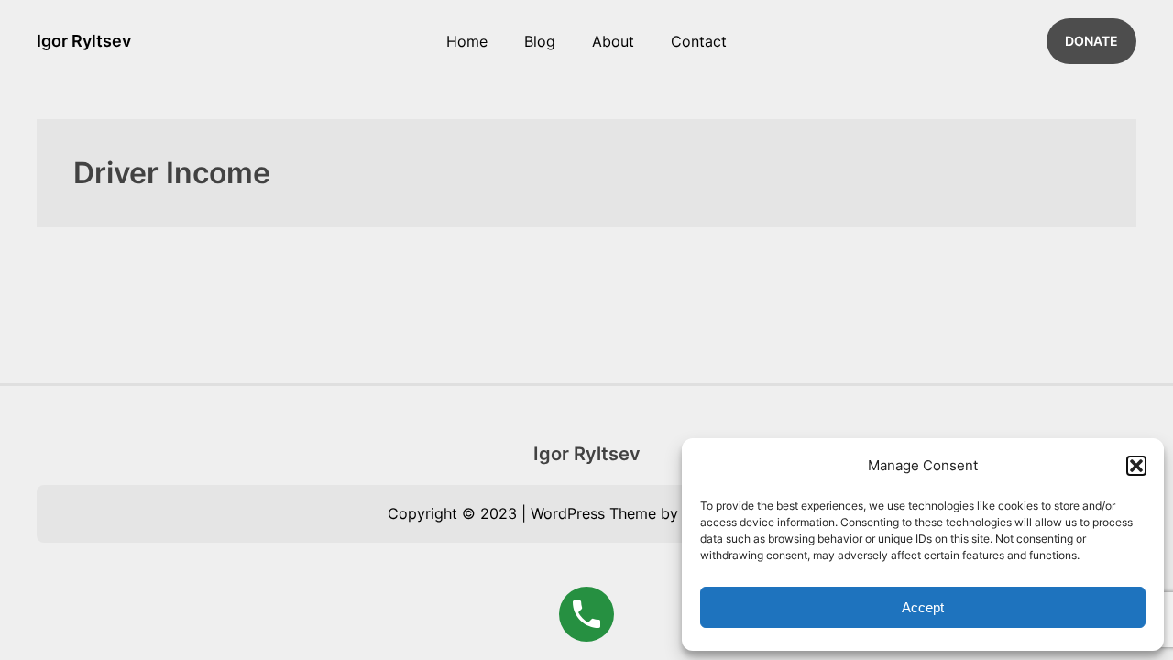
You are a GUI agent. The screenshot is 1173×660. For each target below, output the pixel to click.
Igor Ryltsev (84, 40)
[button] (1136, 465)
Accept (923, 607)
